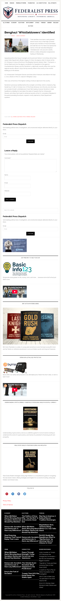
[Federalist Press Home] (30, 12)
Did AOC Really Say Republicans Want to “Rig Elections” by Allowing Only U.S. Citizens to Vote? (47, 539)
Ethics (24, 116)
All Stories (14, 116)
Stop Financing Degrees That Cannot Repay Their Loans (12, 537)
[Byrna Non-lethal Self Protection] (15, 372)
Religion (33, 116)
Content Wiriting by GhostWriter (28, 596)
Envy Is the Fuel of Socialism (11, 572)
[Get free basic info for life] (17, 275)
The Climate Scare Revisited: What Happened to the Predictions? (29, 566)
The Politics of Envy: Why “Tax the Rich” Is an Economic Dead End (30, 519)
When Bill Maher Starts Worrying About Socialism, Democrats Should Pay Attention (12, 519)
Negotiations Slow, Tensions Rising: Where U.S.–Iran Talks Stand (47, 527)
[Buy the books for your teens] (30, 326)
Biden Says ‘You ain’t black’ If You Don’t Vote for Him (47, 578)
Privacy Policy (7, 501)
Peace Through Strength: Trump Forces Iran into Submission (28, 555)
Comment (7, 158)
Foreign (28, 116)
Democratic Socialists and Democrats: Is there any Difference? (12, 528)
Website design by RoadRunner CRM (45, 595)
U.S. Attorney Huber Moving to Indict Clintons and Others (47, 585)
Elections (19, 116)
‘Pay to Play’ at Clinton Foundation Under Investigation (47, 572)
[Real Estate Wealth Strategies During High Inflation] (30, 461)
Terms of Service (8, 504)
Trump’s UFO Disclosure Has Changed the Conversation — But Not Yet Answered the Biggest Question (47, 556)
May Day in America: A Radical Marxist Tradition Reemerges (47, 518)
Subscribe (30, 141)
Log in (39, 596)
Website (6, 191)
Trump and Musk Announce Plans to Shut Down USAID (47, 565)
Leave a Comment (20, 35)
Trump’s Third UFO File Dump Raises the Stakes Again (30, 575)
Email (4, 133)
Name (6, 175)
